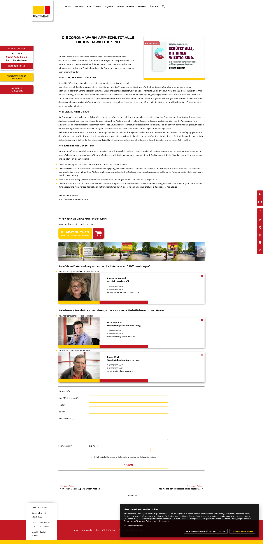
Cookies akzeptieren (242, 531)
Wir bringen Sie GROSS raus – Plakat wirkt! (82, 218)
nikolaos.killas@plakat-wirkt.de (121, 336)
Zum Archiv (131, 495)
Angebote (108, 6)
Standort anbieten (125, 6)
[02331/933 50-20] (260, 194)
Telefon (61, 404)
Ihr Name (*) (64, 391)
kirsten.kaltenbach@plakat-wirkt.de (123, 292)
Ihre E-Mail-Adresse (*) (68, 398)
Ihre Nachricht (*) (66, 418)
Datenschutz (123, 457)
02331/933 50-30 (16, 56)
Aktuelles (79, 6)
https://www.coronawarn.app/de (73, 199)
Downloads (86, 530)
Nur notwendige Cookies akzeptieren (205, 531)
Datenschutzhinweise (134, 525)
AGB (103, 530)
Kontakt (112, 530)
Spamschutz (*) (65, 445)
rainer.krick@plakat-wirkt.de (120, 371)
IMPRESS (142, 6)
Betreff (61, 411)
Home (68, 6)
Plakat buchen (94, 6)
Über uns (154, 6)
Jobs (96, 530)
